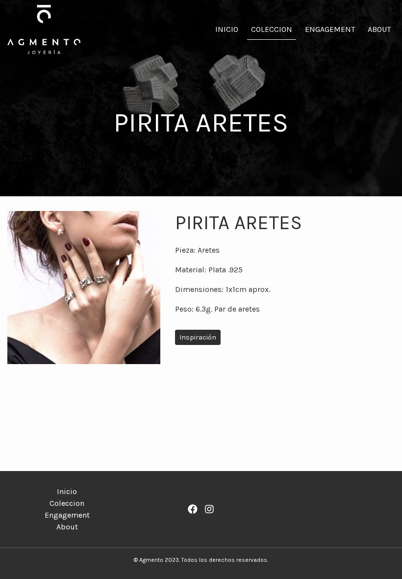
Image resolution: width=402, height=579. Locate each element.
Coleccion (271, 29)
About (379, 29)
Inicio (226, 29)
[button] (18, 287)
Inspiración (197, 337)
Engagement (330, 29)
